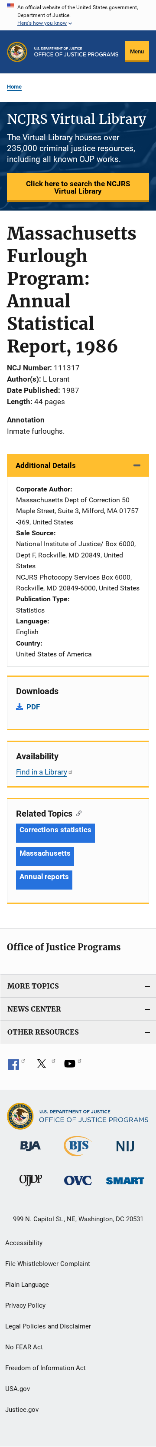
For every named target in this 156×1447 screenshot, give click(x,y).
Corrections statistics (55, 829)
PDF (33, 706)
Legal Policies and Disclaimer (48, 1326)
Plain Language (27, 1285)
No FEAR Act (24, 1347)
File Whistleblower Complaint (47, 1264)
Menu (137, 51)
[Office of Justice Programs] (17, 52)
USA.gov (17, 1389)
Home (14, 86)
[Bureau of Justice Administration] (30, 1152)
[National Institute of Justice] (125, 1153)
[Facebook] (16, 1066)
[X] (44, 1066)
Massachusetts (45, 853)
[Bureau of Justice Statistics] (78, 1158)
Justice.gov (22, 1410)
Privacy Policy (25, 1305)
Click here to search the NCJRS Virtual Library (78, 187)
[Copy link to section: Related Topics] (76, 812)
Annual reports (44, 876)
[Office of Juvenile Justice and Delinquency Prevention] (31, 1187)
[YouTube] (72, 1066)
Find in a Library (41, 772)
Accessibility (23, 1243)
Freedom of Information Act (45, 1368)
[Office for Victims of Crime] (78, 1186)
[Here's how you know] (78, 15)
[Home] (76, 51)
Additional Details (46, 465)
